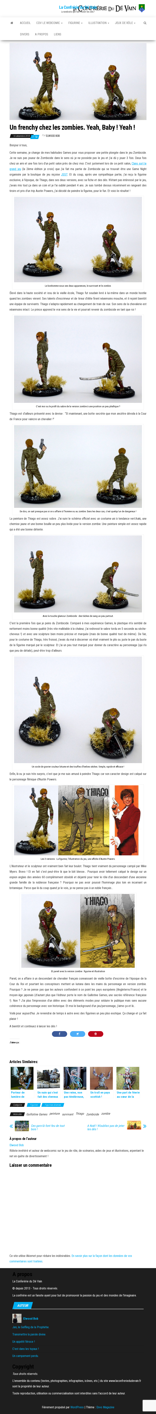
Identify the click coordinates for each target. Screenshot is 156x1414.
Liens (57, 34)
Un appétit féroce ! (23, 1341)
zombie (105, 1113)
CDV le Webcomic (48, 23)
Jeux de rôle (124, 23)
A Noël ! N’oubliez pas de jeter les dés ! (105, 1127)
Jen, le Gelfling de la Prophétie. (30, 1327)
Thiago (80, 1113)
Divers (24, 34)
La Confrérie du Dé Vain (78, 7)
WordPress (77, 1407)
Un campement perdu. (25, 1356)
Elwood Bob (53, 135)
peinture (54, 1113)
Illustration (97, 23)
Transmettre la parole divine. (29, 1334)
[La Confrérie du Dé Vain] (12, 23)
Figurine (74, 23)
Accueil (25, 23)
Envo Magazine (105, 1407)
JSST (64, 174)
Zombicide (92, 1114)
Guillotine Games (36, 1114)
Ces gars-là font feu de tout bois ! (47, 1127)
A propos (41, 34)
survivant (67, 1114)
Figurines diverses (53, 1105)
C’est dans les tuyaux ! (25, 1349)
